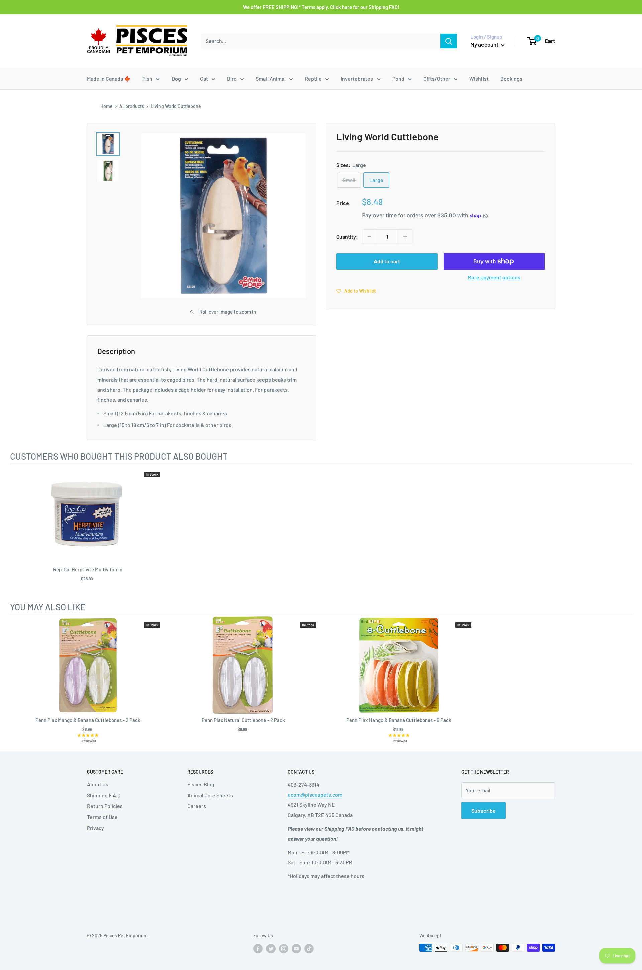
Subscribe (483, 810)
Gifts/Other (436, 78)
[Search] (448, 41)
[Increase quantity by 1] (405, 237)
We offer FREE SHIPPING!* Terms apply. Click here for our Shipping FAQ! (321, 7)
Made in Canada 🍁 (109, 78)
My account (484, 44)
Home (106, 106)
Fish (147, 78)
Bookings (511, 78)
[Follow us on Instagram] (283, 948)
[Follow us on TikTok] (309, 948)
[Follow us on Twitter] (271, 948)
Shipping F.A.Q (103, 795)
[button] (356, 290)
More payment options (494, 277)
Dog (176, 78)
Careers (196, 806)
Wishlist (479, 78)
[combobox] (320, 41)
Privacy (95, 828)
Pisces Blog (200, 784)
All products (131, 106)
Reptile (313, 78)
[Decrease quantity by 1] (369, 237)
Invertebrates (357, 78)
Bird (232, 78)
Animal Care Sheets (210, 795)
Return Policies (105, 806)
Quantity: (347, 236)
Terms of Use (102, 817)
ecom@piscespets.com (315, 794)
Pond (398, 78)
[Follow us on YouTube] (296, 948)
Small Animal (271, 78)
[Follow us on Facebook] (258, 948)
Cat (204, 78)
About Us (97, 784)
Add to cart (387, 261)
